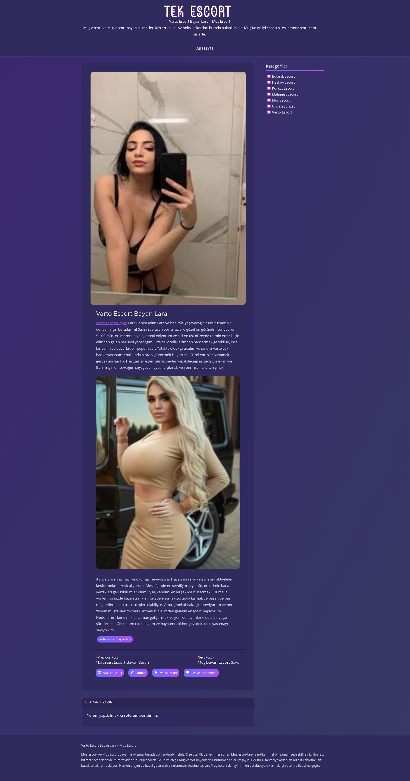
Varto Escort (168, 673)
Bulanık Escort (283, 76)
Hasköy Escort (283, 82)
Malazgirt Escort (285, 94)
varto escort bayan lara (115, 639)
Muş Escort (281, 100)
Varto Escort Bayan (111, 322)
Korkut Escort (283, 88)
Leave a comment (204, 673)
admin (141, 673)
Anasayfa (205, 48)
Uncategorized (284, 106)
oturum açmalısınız (141, 715)
